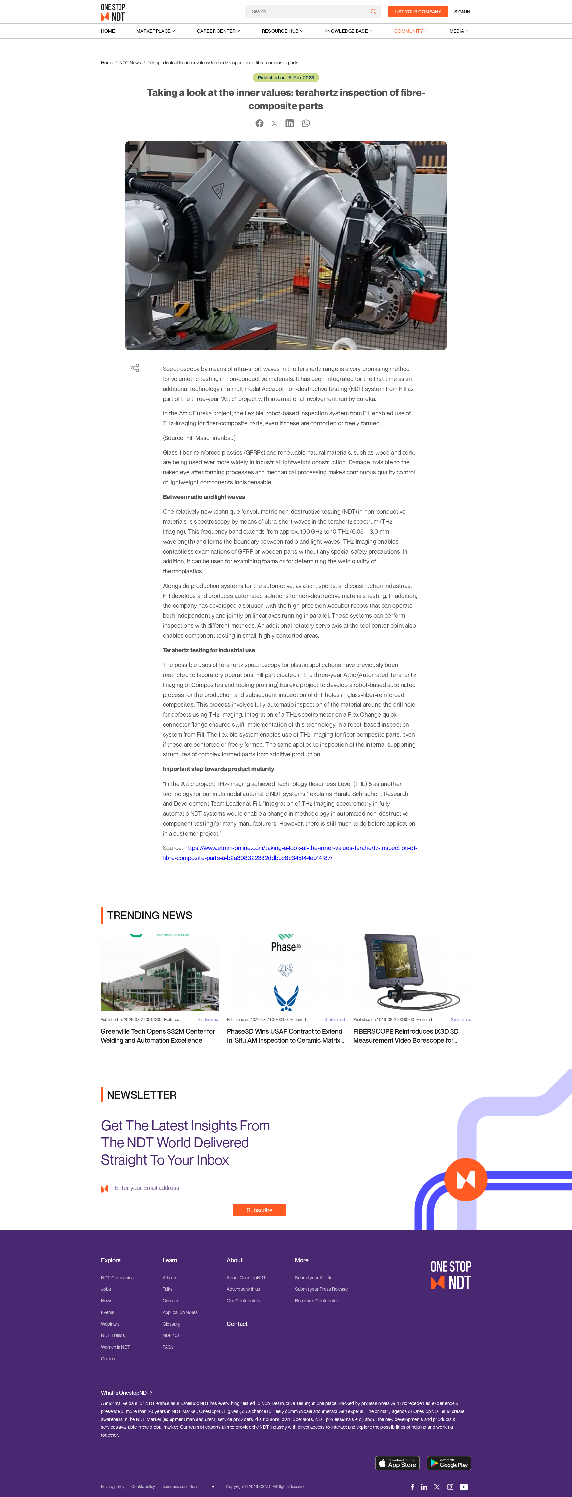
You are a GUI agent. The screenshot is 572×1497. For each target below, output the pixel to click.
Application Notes (180, 1312)
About (235, 1260)
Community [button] (408, 31)
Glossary (171, 1324)
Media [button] (457, 31)
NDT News (130, 62)
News (106, 1300)
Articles (170, 1277)
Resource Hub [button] (280, 31)
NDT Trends (113, 1335)
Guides (108, 1358)
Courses (171, 1300)
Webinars (110, 1324)
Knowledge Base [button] (346, 31)
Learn (170, 1260)
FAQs (168, 1347)
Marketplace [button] (153, 31)
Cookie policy (143, 1486)
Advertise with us (243, 1289)
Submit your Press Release (321, 1289)
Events (107, 1312)
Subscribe (260, 1210)
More (302, 1260)
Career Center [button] (216, 31)
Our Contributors (244, 1300)
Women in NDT (115, 1347)
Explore (111, 1260)
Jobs (106, 1289)
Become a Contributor (316, 1300)
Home (108, 31)
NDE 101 (171, 1335)
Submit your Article (313, 1277)
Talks (168, 1289)
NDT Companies (117, 1277)
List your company (418, 11)
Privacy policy (112, 1486)
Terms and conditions (180, 1486)
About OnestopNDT (246, 1277)
